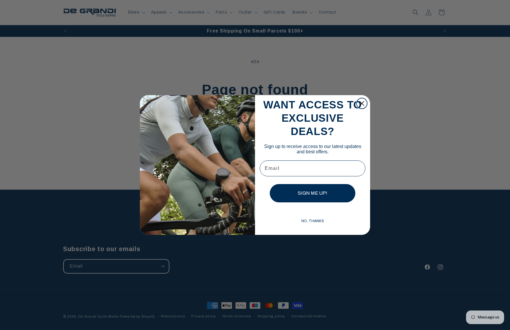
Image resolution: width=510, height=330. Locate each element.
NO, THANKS (312, 221)
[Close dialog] (362, 103)
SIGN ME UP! (312, 193)
